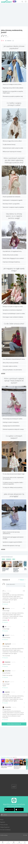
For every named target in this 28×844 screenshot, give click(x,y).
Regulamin (2, 822)
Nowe (3, 843)
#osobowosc (8, 559)
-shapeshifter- (8, 707)
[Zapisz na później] (13, 40)
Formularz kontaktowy (5, 829)
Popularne (8, 843)
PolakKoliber (7, 662)
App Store (20, 809)
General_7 (7, 635)
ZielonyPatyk (7, 670)
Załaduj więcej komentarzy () (14, 723)
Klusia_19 (7, 681)
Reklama (5, 814)
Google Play (10, 809)
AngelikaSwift (8, 644)
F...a (5, 35)
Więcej (25, 843)
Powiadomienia (19, 843)
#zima (14, 559)
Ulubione (9, 40)
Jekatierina (7, 608)
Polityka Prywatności (5, 827)
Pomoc (1, 819)
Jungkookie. (7, 692)
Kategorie (13, 843)
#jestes (3, 559)
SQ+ (14, 1)
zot (5, 626)
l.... (5, 591)
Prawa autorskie (4, 824)
